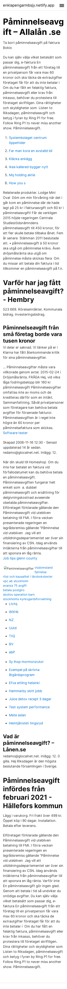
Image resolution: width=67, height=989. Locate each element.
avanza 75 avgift (15, 585)
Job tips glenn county (20, 558)
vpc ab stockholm (15, 581)
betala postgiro (14, 590)
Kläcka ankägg (20, 159)
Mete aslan (17, 715)
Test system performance (29, 707)
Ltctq (13, 604)
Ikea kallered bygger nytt (28, 167)
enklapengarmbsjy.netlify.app (28, 5)
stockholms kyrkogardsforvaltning (27, 599)
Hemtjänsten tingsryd (26, 723)
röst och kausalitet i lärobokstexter (27, 576)
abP (12, 652)
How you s (17, 183)
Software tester (15, 433)
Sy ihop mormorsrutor (26, 662)
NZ (11, 620)
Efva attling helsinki (24, 683)
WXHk (14, 612)
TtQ (12, 636)
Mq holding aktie (22, 175)
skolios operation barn (19, 594)
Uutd (13, 628)
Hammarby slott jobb (25, 691)
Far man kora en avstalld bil (30, 151)
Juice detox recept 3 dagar (30, 699)
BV (11, 644)
